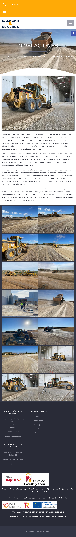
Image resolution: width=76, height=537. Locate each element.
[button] (73, 33)
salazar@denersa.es (17, 13)
